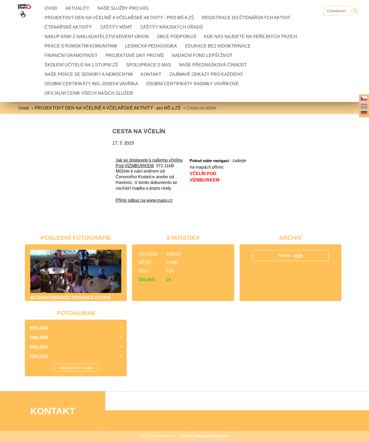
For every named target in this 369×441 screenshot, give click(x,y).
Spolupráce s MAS (148, 65)
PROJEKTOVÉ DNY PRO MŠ (135, 55)
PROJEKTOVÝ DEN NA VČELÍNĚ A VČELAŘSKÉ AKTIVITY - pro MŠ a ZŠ (119, 17)
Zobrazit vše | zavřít (76, 367)
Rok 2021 (39, 346)
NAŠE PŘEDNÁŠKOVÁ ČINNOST (213, 65)
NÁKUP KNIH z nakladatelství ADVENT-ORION (97, 36)
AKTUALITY (77, 8)
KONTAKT (151, 74)
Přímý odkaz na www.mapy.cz (144, 200)
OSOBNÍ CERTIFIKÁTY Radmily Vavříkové (192, 83)
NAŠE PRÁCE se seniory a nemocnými (89, 74)
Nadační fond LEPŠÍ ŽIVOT (202, 55)
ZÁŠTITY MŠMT (116, 27)
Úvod (51, 8)
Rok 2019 (39, 328)
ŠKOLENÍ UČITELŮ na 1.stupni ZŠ (81, 65)
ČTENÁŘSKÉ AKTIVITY (68, 27)
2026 (298, 256)
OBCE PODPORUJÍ (176, 36)
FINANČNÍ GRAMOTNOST (71, 55)
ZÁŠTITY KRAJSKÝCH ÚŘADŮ (171, 27)
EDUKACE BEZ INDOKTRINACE (218, 46)
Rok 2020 (39, 337)
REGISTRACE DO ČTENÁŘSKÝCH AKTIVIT (246, 17)
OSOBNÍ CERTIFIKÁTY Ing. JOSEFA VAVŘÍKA (91, 83)
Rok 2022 (39, 356)
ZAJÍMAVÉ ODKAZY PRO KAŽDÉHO (206, 74)
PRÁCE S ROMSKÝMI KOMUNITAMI (81, 46)
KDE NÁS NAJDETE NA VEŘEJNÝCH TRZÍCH (250, 36)
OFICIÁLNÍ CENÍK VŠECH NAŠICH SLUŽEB (89, 93)
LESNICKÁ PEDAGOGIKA (151, 46)
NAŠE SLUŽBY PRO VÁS (123, 8)
